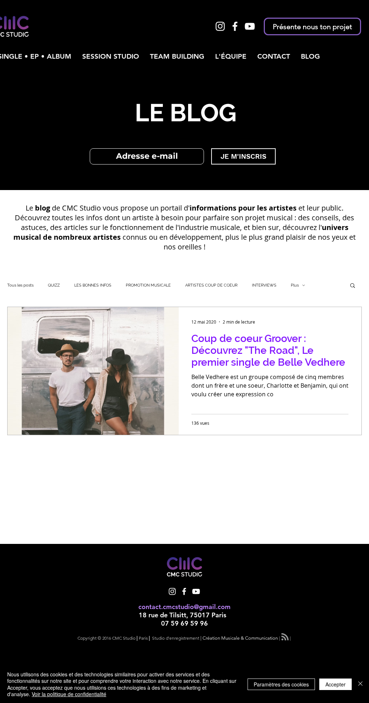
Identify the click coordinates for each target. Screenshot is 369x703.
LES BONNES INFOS (92, 285)
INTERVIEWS (264, 285)
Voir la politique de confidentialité (69, 694)
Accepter (335, 684)
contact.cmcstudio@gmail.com (184, 607)
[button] (352, 286)
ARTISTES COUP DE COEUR (211, 285)
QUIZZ (54, 285)
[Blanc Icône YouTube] (250, 26)
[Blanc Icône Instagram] (220, 26)
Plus (295, 285)
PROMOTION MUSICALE (148, 285)
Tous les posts (20, 285)
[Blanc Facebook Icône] (235, 26)
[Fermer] (360, 684)
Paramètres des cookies (281, 684)
